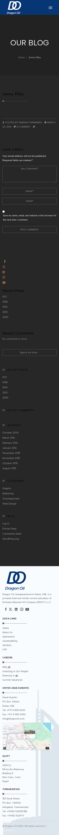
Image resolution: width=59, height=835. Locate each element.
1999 (5, 307)
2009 (5, 317)
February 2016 (10, 442)
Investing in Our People (15, 671)
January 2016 (9, 448)
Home (21, 57)
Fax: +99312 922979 (13, 815)
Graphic (6, 488)
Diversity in (8, 675)
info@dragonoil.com (13, 718)
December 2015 (11, 453)
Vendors (6, 645)
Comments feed (11, 533)
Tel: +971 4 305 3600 (13, 710)
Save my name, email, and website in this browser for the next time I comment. (29, 217)
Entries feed (9, 528)
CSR (4, 649)
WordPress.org (10, 538)
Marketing (8, 493)
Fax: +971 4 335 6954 (14, 714)
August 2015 (9, 468)
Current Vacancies (12, 679)
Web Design (9, 503)
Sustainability (9, 640)
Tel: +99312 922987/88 (14, 811)
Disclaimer (8, 830)
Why (5, 667)
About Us (7, 632)
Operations (8, 636)
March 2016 (8, 437)
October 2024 (10, 432)
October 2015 (10, 463)
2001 (5, 312)
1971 (4, 296)
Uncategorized (10, 498)
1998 (5, 301)
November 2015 (11, 458)
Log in (5, 523)
